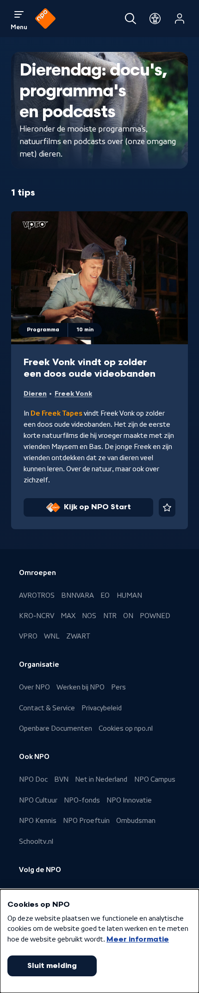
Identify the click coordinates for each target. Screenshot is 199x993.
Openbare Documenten (55, 728)
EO (105, 595)
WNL (52, 636)
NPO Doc (33, 779)
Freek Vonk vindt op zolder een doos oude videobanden (89, 368)
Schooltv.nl (36, 841)
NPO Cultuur (38, 800)
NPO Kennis (37, 820)
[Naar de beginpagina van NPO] (45, 18)
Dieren (35, 394)
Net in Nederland (101, 779)
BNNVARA (77, 595)
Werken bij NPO (80, 687)
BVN (61, 779)
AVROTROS (37, 595)
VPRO (28, 636)
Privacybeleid (101, 708)
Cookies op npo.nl (126, 728)
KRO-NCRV (36, 616)
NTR (110, 616)
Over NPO (34, 687)
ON (128, 616)
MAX (68, 616)
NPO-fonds (82, 800)
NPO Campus (154, 779)
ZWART (78, 636)
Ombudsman (135, 820)
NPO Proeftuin (86, 820)
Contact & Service (47, 708)
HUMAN (129, 595)
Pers (118, 687)
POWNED (155, 616)
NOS (89, 616)
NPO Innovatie (129, 800)
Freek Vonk (73, 394)
